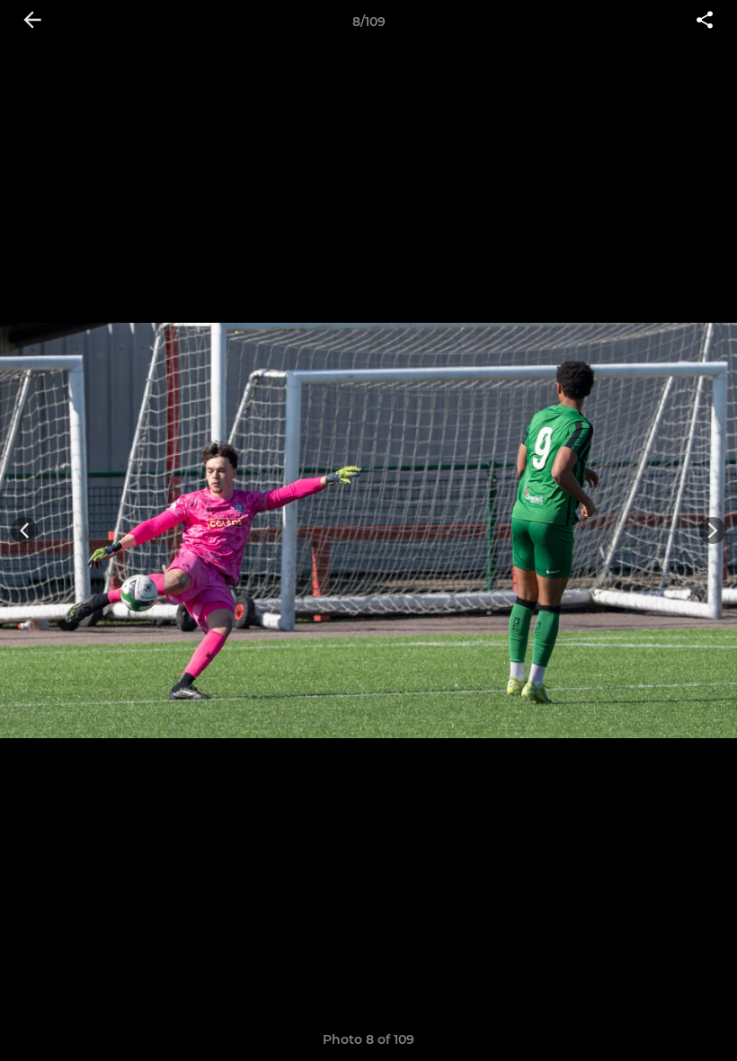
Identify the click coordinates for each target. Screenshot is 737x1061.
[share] (704, 21)
